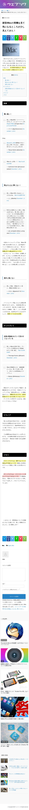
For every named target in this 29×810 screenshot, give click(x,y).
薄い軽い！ (8, 80)
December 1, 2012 (16, 169)
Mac (13, 545)
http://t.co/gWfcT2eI (19, 195)
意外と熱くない (9, 84)
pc (4, 545)
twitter (12, 36)
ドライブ (5, 93)
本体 (4, 78)
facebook (8, 37)
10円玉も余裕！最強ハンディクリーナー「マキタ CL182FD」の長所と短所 (18, 766)
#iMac (12, 124)
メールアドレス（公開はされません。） (10, 589)
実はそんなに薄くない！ (11, 82)
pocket (20, 36)
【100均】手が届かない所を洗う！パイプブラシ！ (18, 759)
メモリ (5, 95)
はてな (4, 36)
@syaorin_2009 (11, 143)
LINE (16, 36)
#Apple (9, 124)
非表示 (15, 75)
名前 (3, 583)
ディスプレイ (6, 86)
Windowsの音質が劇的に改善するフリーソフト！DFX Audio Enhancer (18, 781)
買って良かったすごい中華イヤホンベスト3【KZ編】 (18, 789)
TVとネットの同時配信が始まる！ (17, 774)
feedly (24, 36)
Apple (9, 545)
